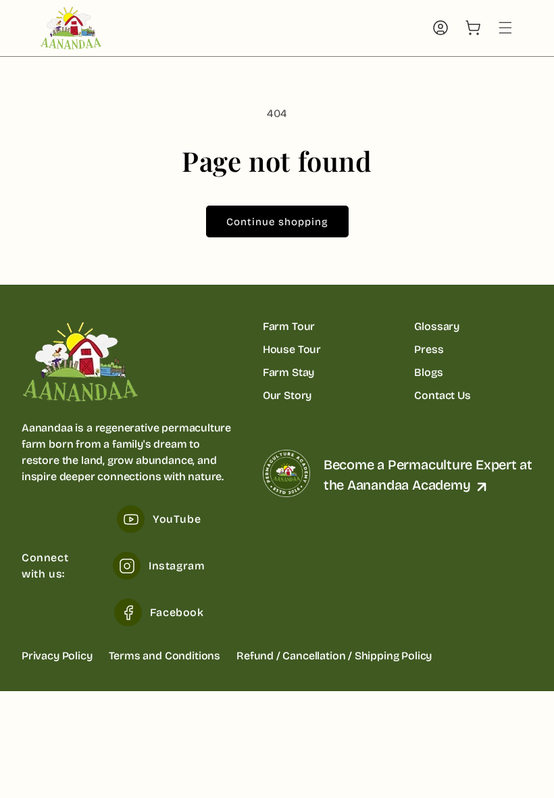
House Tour (292, 349)
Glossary (436, 326)
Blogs (428, 372)
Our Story (287, 395)
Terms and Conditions (164, 655)
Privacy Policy (57, 655)
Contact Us (442, 395)
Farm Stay (288, 372)
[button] (505, 28)
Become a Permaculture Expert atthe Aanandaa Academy (428, 474)
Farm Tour (289, 326)
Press (428, 349)
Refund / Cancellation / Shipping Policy (334, 655)
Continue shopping (277, 222)
